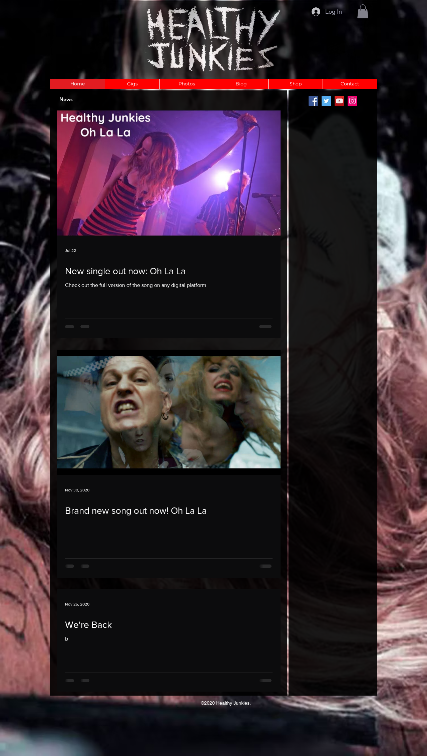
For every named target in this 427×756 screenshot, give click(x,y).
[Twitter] (326, 101)
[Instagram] (352, 101)
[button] (363, 11)
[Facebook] (313, 101)
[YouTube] (339, 101)
